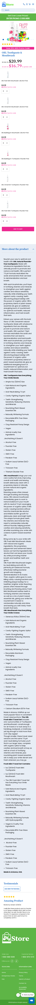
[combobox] (18, 10)
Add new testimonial (12, 889)
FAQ (3, 979)
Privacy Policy (23, 972)
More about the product (15, 249)
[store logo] (8, 4)
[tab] (18, 250)
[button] (3, 39)
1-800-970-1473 (28, 957)
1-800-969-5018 (8, 957)
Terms (21, 976)
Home (4, 972)
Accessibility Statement (23, 988)
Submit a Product (24, 979)
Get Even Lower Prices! (18, 15)
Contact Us (22, 983)
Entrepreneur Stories (8, 976)
